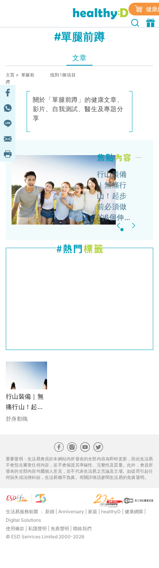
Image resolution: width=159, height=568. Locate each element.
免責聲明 (60, 528)
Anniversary (71, 511)
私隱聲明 (37, 528)
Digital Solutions (23, 520)
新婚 (49, 511)
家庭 (92, 511)
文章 (79, 58)
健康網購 (134, 511)
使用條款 (15, 528)
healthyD (111, 511)
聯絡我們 (82, 528)
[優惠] (151, 22)
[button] (119, 225)
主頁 (10, 75)
